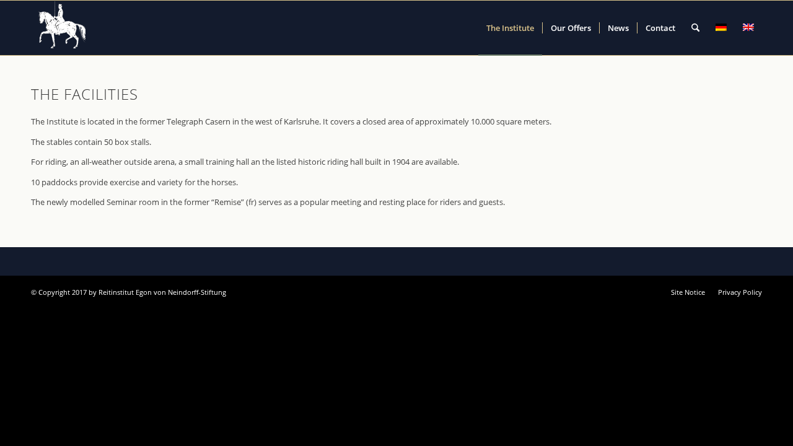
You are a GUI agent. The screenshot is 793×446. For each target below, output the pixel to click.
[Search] (695, 28)
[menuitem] (510, 28)
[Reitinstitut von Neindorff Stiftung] (62, 28)
